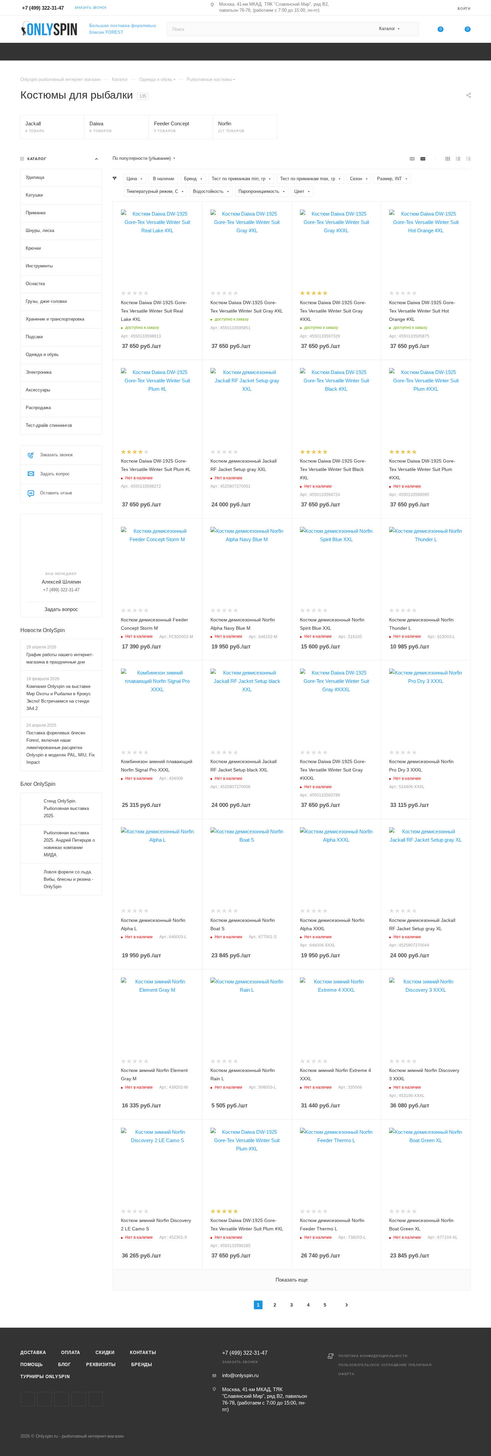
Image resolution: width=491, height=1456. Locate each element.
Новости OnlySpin (42, 630)
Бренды (141, 1364)
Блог (64, 1364)
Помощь (31, 1364)
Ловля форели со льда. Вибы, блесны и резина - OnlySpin (68, 879)
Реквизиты (101, 1364)
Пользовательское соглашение (372, 1365)
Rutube (96, 1399)
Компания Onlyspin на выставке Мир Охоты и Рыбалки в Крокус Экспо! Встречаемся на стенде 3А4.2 (58, 697)
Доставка (33, 1352)
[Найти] (410, 29)
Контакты (143, 1352)
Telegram (61, 1399)
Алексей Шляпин (61, 582)
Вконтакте (27, 1399)
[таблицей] (468, 158)
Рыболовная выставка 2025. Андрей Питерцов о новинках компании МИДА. (69, 843)
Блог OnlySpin (37, 784)
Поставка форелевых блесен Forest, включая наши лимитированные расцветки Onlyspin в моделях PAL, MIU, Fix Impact (60, 747)
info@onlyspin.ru (240, 1375)
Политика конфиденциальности (372, 1356)
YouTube (78, 1399)
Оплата (70, 1352)
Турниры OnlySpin (45, 1376)
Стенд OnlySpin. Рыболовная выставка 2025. (66, 808)
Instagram (44, 1399)
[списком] (458, 158)
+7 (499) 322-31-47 (43, 8)
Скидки (105, 1352)
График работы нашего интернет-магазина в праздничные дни (59, 658)
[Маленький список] (412, 158)
